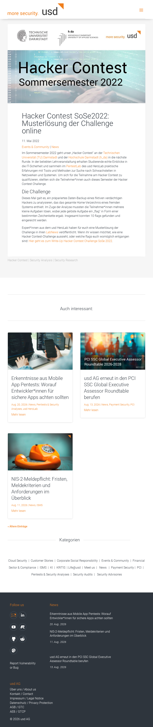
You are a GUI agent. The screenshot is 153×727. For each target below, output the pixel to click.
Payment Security (119, 404)
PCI (132, 404)
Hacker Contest (18, 260)
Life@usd (74, 567)
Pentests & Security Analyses (50, 574)
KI (51, 567)
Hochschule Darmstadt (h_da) (87, 157)
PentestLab (73, 166)
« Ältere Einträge (17, 526)
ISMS (40, 505)
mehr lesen (18, 414)
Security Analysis (41, 260)
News (55, 147)
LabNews (52, 232)
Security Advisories (109, 574)
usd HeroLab (30, 408)
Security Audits (83, 574)
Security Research (66, 260)
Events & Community (35, 147)
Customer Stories (42, 560)
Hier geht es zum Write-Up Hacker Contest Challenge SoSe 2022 (70, 241)
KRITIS (61, 567)
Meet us (89, 567)
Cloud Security (18, 560)
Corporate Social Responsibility (77, 560)
